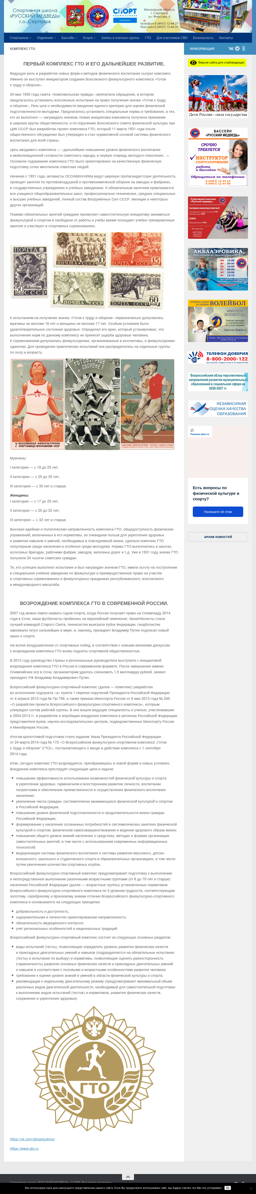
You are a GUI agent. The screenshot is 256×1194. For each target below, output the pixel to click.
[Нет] (251, 1188)
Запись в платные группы (120, 37)
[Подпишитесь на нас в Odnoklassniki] (243, 48)
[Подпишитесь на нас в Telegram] (237, 48)
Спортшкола (19, 37)
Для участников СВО (172, 37)
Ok (227, 1187)
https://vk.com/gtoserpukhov (32, 1138)
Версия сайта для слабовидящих (220, 62)
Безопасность (203, 37)
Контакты (226, 37)
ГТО (148, 37)
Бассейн (68, 37)
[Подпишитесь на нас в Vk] (230, 48)
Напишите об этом (218, 512)
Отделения (45, 37)
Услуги (88, 37)
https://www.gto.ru (24, 1148)
